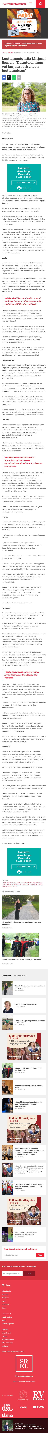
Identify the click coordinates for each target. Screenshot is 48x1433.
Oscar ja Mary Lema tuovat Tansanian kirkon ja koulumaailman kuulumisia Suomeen (29, 1186)
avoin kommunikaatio (11, 883)
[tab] (7, 975)
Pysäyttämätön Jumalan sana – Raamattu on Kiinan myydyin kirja (30, 1427)
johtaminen (6, 885)
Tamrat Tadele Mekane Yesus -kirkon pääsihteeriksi (22, 960)
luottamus (7, 52)
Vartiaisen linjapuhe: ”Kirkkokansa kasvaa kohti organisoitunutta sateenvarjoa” (23, 44)
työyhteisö (12, 886)
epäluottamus (26, 883)
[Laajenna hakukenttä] (40, 4)
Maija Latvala (6, 134)
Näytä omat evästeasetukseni (13, 1351)
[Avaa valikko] (31, 4)
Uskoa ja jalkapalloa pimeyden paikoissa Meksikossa (30, 1022)
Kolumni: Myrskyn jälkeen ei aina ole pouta (28, 1087)
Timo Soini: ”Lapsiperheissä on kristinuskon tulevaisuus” (26, 1234)
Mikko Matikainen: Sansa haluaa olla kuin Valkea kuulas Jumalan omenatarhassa (28, 1104)
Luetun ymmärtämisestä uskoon (27, 1004)
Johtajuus (37, 883)
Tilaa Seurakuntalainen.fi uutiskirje (20, 1249)
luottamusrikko (28, 885)
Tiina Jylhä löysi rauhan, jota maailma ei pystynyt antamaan (21, 923)
